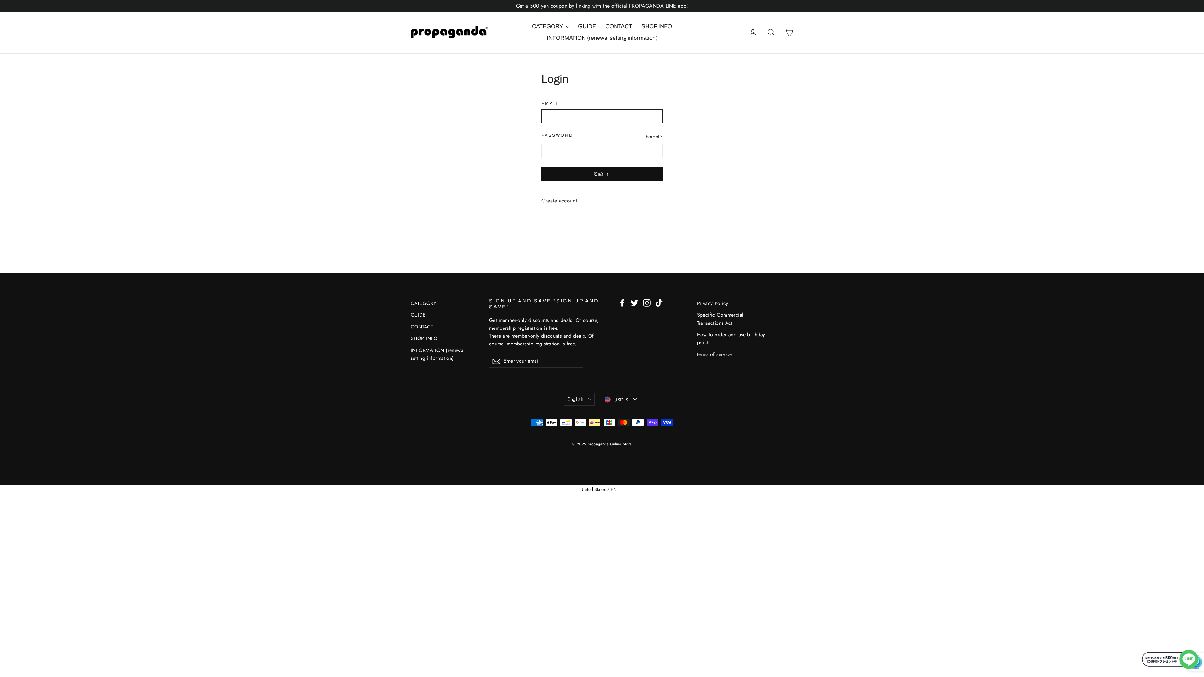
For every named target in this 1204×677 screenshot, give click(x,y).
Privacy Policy (712, 303)
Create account (559, 200)
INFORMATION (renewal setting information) (602, 38)
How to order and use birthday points (731, 338)
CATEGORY (548, 26)
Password (557, 135)
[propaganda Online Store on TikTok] (659, 302)
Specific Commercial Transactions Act (720, 318)
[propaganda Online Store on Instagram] (647, 302)
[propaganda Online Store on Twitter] (634, 302)
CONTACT (618, 26)
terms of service (714, 354)
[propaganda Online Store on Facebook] (622, 302)
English (575, 399)
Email (550, 103)
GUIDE (587, 26)
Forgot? (654, 136)
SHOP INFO (657, 26)
